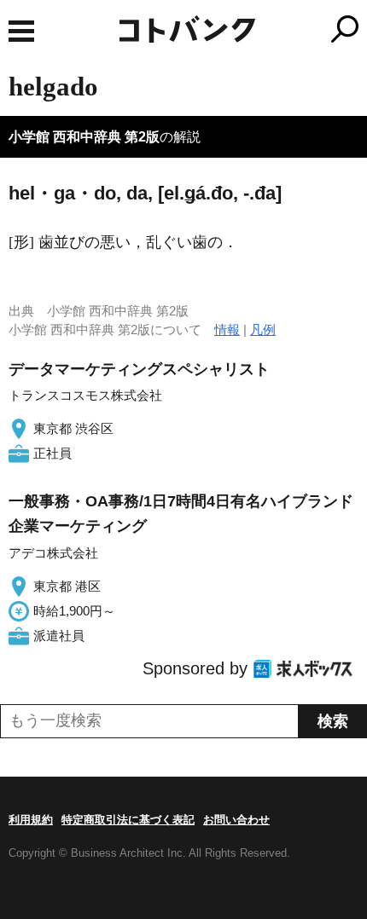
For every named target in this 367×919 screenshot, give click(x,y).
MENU (21, 31)
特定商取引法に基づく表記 (128, 819)
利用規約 (31, 819)
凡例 (263, 329)
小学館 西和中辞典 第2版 (84, 137)
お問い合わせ (236, 819)
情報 (227, 329)
